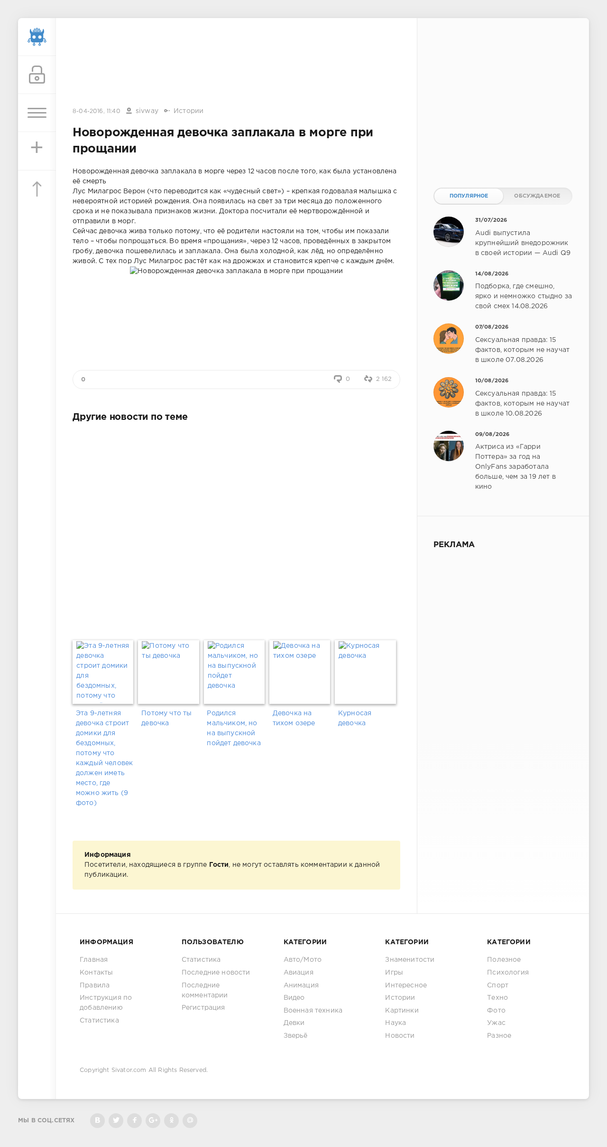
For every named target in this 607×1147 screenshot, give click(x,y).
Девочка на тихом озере (294, 718)
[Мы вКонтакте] (97, 1120)
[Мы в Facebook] (134, 1120)
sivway (147, 111)
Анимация (301, 985)
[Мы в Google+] (153, 1120)
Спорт (497, 985)
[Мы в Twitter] (116, 1120)
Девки (294, 1023)
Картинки (401, 1011)
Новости (399, 1036)
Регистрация (203, 1008)
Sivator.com (129, 1070)
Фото (496, 1011)
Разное (499, 1036)
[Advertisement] (236, 63)
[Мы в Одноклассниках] (171, 1120)
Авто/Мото (303, 960)
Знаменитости (409, 960)
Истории (188, 111)
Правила (95, 985)
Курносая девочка (354, 718)
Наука (395, 1023)
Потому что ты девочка (166, 718)
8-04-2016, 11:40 (96, 111)
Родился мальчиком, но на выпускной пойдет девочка (233, 728)
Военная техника (313, 1011)
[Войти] (37, 75)
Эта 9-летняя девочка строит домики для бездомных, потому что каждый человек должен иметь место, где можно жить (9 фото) (104, 758)
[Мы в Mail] (190, 1120)
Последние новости (216, 973)
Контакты (96, 973)
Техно (497, 998)
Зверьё (296, 1036)
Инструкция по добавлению (106, 1003)
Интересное (406, 985)
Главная (94, 960)
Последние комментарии (205, 990)
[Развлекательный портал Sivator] (37, 37)
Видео (294, 998)
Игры (394, 973)
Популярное (469, 196)
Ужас (496, 1023)
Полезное (504, 960)
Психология (508, 973)
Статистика (99, 1021)
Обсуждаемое (537, 196)
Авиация (298, 973)
